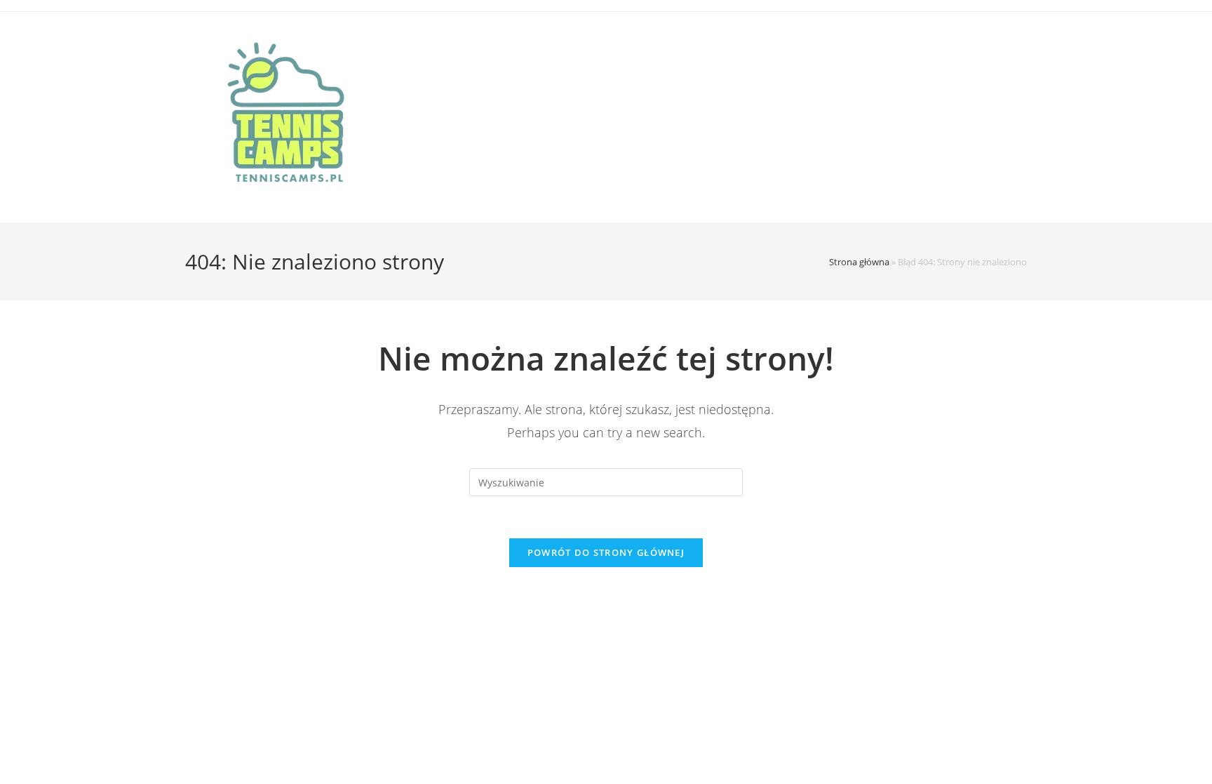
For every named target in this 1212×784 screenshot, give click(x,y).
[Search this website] (606, 481)
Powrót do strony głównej (606, 552)
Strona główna (859, 261)
